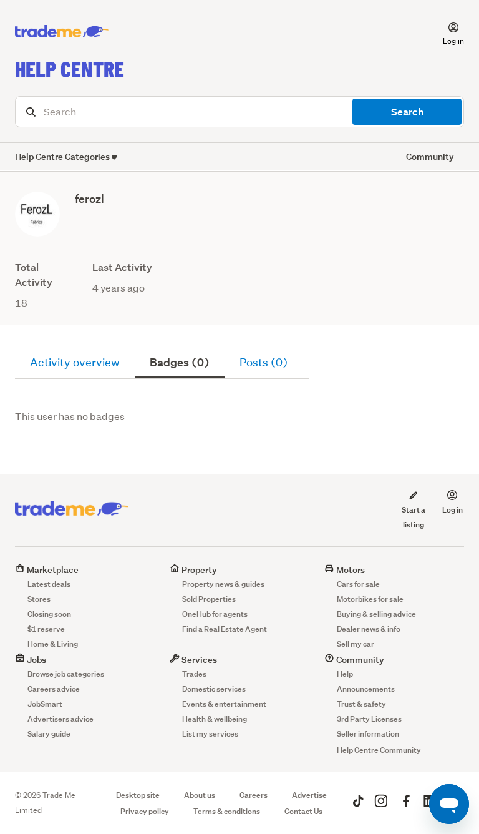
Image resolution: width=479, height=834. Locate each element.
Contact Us (303, 811)
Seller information (368, 734)
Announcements (366, 689)
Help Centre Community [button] (379, 750)
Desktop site (138, 795)
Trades (194, 674)
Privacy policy (144, 811)
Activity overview (75, 362)
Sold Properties (209, 599)
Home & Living (52, 644)
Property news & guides (223, 584)
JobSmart (44, 704)
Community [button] (430, 156)
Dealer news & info (368, 629)
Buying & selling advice (376, 614)
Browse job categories (65, 674)
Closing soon (49, 614)
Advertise (309, 795)
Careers (254, 795)
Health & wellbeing (214, 719)
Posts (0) (264, 362)
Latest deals (48, 584)
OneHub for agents (215, 614)
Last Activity (122, 267)
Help (345, 674)
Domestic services (214, 689)
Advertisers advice (60, 719)
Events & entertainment (224, 704)
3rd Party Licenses (369, 719)
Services (198, 659)
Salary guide (48, 734)
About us (199, 795)
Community (359, 659)
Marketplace (52, 570)
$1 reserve (46, 629)
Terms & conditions (226, 811)
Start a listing (413, 517)
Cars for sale (358, 584)
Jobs (35, 659)
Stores (39, 599)
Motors (349, 570)
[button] (446, 31)
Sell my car (355, 644)
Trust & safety (361, 704)
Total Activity (33, 275)
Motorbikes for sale (370, 599)
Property (198, 570)
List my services (210, 734)
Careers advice (53, 689)
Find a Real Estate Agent (224, 629)
